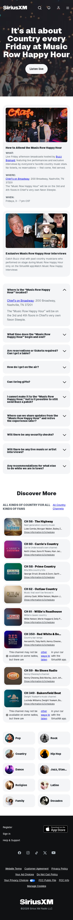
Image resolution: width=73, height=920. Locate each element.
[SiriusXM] (15, 8)
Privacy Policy (59, 868)
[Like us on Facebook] (19, 854)
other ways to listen (45, 656)
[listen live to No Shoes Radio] (13, 676)
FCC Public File (47, 880)
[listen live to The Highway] (13, 527)
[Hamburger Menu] (68, 8)
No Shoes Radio (46, 670)
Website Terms (13, 868)
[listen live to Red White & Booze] (13, 639)
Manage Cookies (36, 886)
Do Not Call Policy (47, 874)
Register (7, 827)
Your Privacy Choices (16, 880)
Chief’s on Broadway (17, 178)
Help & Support (11, 840)
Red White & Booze (49, 634)
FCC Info (64, 880)
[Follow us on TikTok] (36, 854)
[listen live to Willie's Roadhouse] (13, 617)
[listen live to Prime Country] (13, 572)
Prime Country (45, 566)
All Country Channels (59, 506)
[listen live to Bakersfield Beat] (13, 698)
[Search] (40, 8)
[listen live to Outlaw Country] (13, 594)
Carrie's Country (46, 544)
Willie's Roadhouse (48, 611)
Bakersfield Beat (49, 693)
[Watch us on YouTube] (53, 854)
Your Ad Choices (24, 874)
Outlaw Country (46, 589)
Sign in (6, 833)
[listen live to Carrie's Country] (13, 549)
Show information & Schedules (39, 532)
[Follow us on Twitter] (45, 854)
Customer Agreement (36, 868)
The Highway (44, 521)
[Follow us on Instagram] (28, 854)
